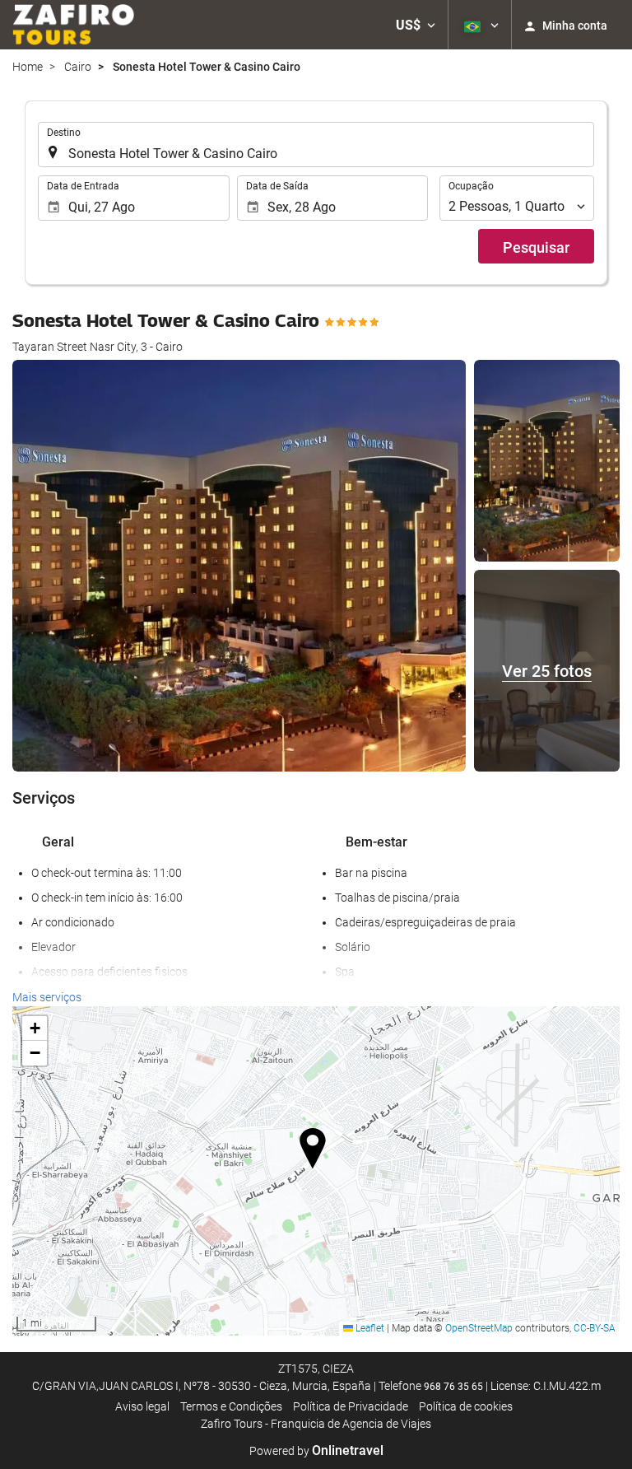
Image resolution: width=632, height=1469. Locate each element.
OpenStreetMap (479, 1328)
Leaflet (368, 1328)
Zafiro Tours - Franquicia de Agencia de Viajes (316, 1423)
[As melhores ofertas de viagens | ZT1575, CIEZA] (73, 24)
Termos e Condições (231, 1406)
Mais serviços (46, 997)
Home (27, 66)
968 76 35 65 (453, 1386)
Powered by (316, 1450)
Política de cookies (466, 1406)
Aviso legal (142, 1406)
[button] (415, 24)
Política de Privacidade (350, 1406)
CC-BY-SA (595, 1328)
